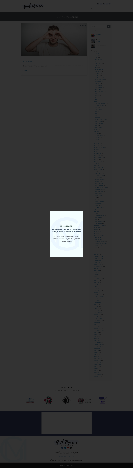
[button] (81, 213)
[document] (66, 234)
